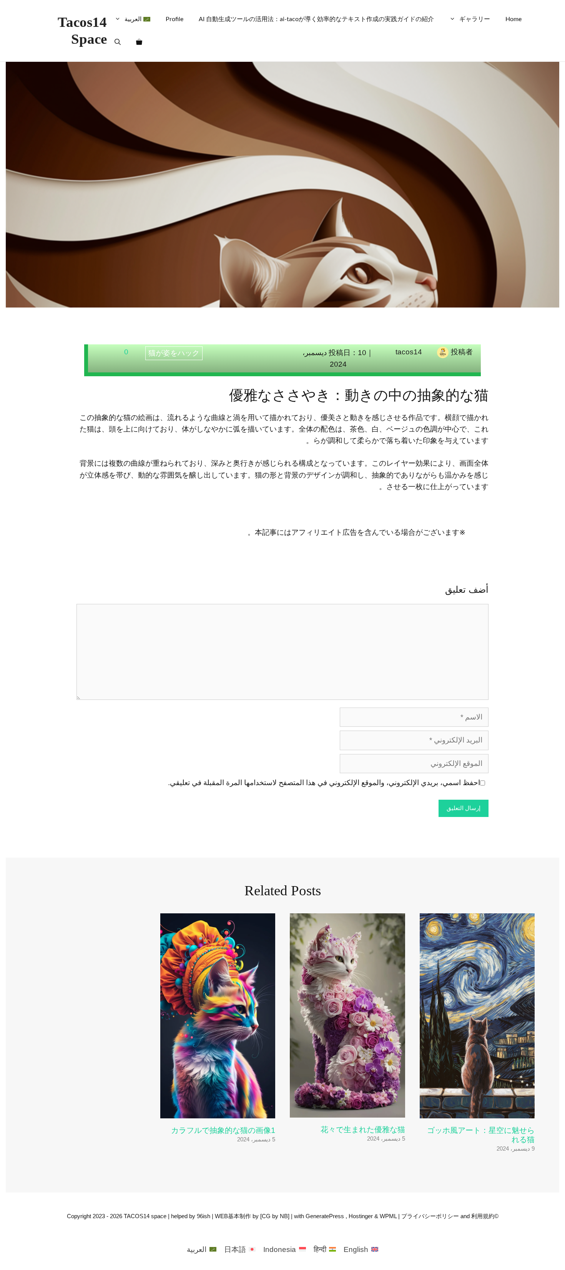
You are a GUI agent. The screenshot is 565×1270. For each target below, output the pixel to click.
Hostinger (361, 1216)
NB (284, 1216)
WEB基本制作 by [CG (243, 1216)
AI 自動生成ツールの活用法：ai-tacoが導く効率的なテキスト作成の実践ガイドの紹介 (316, 19)
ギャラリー (474, 19)
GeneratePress (325, 1216)
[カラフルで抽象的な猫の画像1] (218, 1112)
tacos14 (409, 352)
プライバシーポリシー (430, 1216)
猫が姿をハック (173, 353)
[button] (117, 42)
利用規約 (482, 1216)
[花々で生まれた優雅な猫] (347, 1112)
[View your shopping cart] (139, 42)
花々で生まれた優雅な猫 (363, 1129)
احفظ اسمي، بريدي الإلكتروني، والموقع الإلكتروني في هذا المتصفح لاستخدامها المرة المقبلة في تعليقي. (324, 783)
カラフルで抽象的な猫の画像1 (223, 1130)
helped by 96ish (190, 1216)
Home (513, 19)
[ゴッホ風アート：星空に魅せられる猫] (477, 1112)
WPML (388, 1216)
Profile (174, 19)
